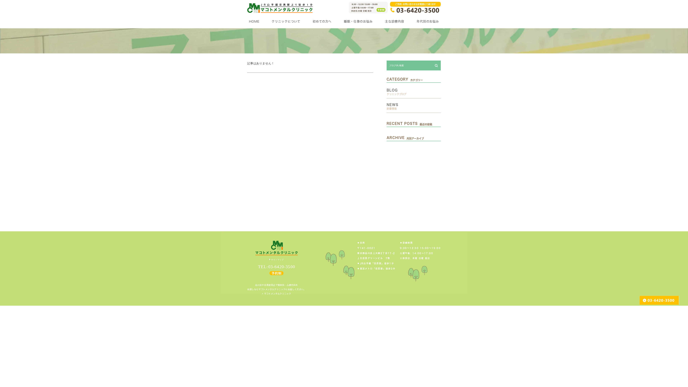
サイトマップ (277, 260)
